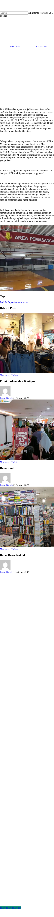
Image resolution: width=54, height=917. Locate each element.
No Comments (41, 46)
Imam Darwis (15, 46)
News (17, 302)
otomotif (24, 302)
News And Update (27, 25)
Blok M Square (7, 302)
